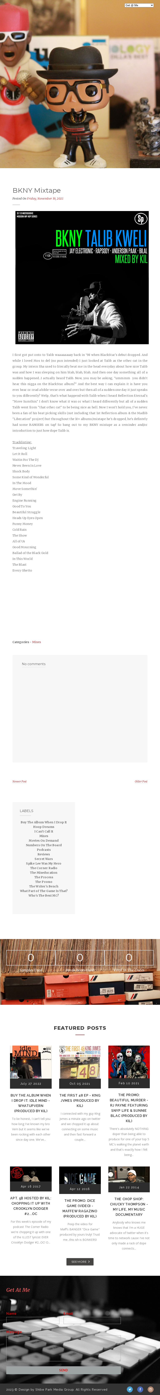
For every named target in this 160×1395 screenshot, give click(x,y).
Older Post (141, 781)
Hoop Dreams (43, 827)
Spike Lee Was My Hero (43, 863)
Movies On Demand (44, 840)
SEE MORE (78, 1261)
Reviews (44, 854)
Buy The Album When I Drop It (44, 822)
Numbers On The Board (44, 845)
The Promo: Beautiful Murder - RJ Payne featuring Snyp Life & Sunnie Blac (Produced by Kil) (129, 1108)
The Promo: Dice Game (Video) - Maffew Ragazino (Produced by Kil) (79, 1208)
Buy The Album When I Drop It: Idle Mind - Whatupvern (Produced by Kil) (31, 1103)
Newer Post (19, 781)
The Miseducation (43, 873)
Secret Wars (44, 859)
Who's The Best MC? (44, 895)
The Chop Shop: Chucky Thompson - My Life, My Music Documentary (129, 1207)
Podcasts (44, 850)
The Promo (43, 882)
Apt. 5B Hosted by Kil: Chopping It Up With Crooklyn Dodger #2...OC (30, 1206)
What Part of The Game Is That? (44, 891)
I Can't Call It (43, 831)
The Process (43, 877)
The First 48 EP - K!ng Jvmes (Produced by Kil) (79, 1100)
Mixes (36, 642)
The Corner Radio (43, 868)
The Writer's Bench (43, 886)
